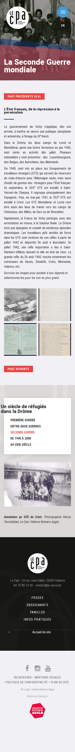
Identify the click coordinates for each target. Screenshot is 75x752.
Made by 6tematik (37, 696)
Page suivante (18, 369)
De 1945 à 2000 (20, 438)
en (63, 25)
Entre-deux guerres (25, 426)
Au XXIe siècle (20, 445)
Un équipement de (37, 709)
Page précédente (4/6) (24, 96)
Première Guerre (22, 420)
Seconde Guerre (22, 432)
